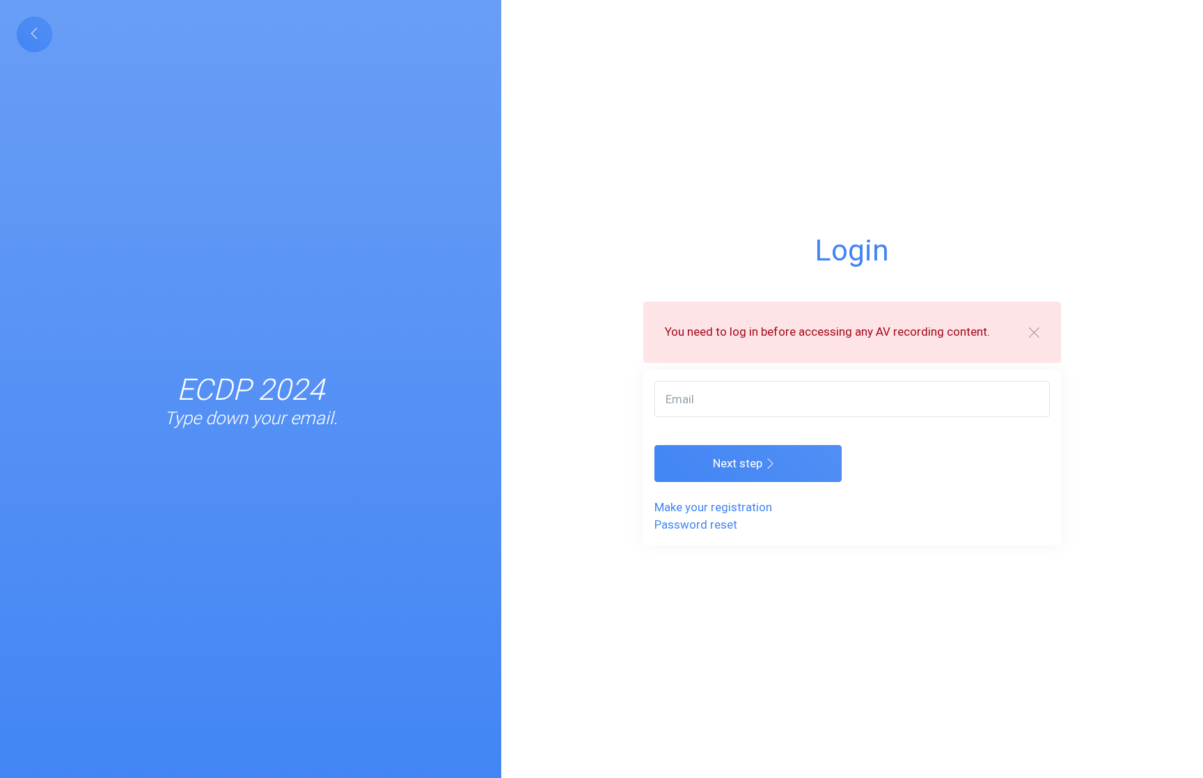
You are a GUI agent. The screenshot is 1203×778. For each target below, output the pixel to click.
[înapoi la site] (34, 34)
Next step (739, 463)
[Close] (1033, 332)
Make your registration (713, 507)
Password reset (695, 524)
